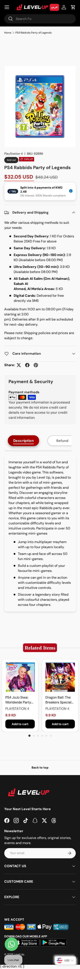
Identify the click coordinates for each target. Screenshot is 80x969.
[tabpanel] (40, 533)
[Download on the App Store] (26, 942)
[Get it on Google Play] (54, 942)
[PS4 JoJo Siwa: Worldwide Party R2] (20, 677)
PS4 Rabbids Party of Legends (33, 32)
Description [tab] (23, 440)
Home (7, 32)
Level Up (19, 954)
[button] (73, 7)
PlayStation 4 (13, 153)
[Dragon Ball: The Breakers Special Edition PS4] (60, 677)
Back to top (40, 767)
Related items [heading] (40, 648)
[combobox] (40, 18)
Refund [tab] (62, 440)
